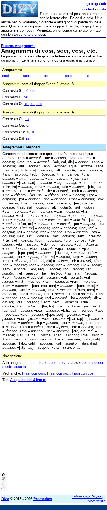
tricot (43, 363)
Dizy (5, 499)
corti (33, 363)
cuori (53, 363)
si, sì (30, 132)
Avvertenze (97, 501)
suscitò (20, 367)
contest (88, 9)
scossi (97, 363)
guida (101, 9)
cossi (86, 363)
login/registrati (95, 4)
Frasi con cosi (83, 373)
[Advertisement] (53, 436)
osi (26, 97)
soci (26, 76)
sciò (68, 76)
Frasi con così (33, 373)
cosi (47, 76)
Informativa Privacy (87, 497)
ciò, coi (29, 90)
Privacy (3, 483)
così (5, 76)
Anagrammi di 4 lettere (28, 380)
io (27, 139)
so (27, 119)
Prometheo (42, 499)
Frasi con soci (58, 373)
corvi (62, 363)
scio (89, 76)
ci (27, 125)
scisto (7, 367)
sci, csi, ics (33, 104)
